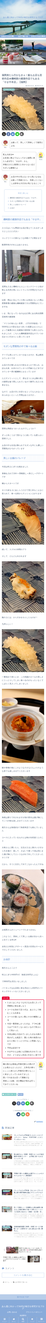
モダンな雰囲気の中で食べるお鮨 (22, 201)
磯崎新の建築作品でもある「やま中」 (24, 198)
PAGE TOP (24, 1297)
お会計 (12, 208)
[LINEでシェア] (17, 134)
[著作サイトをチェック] (18, 1114)
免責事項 (23, 1315)
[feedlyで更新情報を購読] (23, 1114)
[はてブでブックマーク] (13, 134)
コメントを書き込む (23, 1275)
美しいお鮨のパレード (18, 204)
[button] (22, 134)
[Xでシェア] (4, 134)
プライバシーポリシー (34, 1312)
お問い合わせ (12, 1312)
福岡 (21, 1094)
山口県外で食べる (10, 1094)
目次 (20, 193)
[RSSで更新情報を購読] (27, 1114)
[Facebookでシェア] (8, 134)
